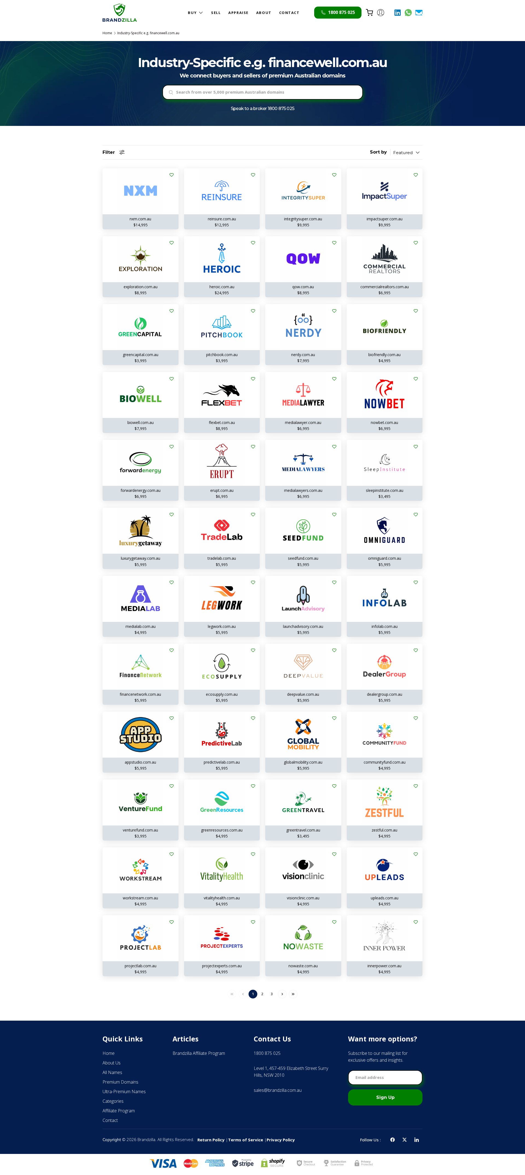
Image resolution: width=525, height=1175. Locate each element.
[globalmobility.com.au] (303, 735)
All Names (112, 1072)
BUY (192, 12)
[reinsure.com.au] (222, 191)
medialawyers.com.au (303, 490)
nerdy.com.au (303, 354)
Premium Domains (120, 1082)
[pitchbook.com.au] (222, 327)
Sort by (378, 152)
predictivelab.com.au (222, 762)
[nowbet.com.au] (385, 395)
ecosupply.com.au (222, 694)
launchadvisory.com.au (303, 626)
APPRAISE (238, 12)
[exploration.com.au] (141, 259)
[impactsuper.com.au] (385, 191)
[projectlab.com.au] (141, 938)
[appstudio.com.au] (141, 735)
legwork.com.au (222, 626)
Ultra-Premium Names (124, 1092)
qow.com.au (303, 286)
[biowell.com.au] (141, 395)
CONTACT (289, 12)
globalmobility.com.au (303, 762)
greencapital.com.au (140, 354)
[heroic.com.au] (222, 259)
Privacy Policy (281, 1139)
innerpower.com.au (384, 965)
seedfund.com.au (303, 558)
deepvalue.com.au (303, 694)
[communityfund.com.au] (385, 735)
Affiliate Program (119, 1111)
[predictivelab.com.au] (222, 735)
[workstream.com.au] (141, 870)
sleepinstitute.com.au (384, 490)
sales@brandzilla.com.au (278, 1090)
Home (107, 33)
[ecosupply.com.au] (222, 667)
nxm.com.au (140, 218)
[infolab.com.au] (385, 599)
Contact (110, 1120)
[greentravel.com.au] (303, 802)
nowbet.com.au (384, 422)
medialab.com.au (141, 626)
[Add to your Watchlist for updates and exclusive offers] (171, 175)
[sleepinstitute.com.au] (385, 463)
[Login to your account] (380, 13)
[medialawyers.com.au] (303, 463)
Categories (113, 1101)
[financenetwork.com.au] (141, 667)
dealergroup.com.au (384, 694)
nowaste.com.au (303, 965)
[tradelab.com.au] (222, 531)
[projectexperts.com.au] (222, 938)
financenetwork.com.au (140, 694)
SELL (216, 12)
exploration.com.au (141, 286)
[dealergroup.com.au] (385, 667)
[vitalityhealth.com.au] (222, 870)
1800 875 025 (281, 108)
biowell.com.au (140, 422)
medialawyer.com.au (303, 422)
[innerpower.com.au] (385, 938)
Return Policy (210, 1139)
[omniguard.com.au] (385, 531)
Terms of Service (245, 1139)
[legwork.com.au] (222, 599)
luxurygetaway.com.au (140, 558)
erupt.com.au (222, 490)
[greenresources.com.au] (222, 802)
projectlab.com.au (140, 965)
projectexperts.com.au (222, 965)
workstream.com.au (140, 897)
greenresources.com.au (222, 830)
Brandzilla (146, 1139)
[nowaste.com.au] (303, 938)
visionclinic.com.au (303, 897)
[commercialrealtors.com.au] (385, 259)
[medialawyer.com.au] (303, 395)
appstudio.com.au (140, 762)
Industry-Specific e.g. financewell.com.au (148, 33)
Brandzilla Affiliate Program (199, 1053)
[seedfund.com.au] (303, 531)
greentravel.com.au (303, 830)
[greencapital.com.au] (141, 327)
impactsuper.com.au (384, 218)
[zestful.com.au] (385, 802)
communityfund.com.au (385, 762)
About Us (112, 1063)
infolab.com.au (385, 626)
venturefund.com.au (140, 830)
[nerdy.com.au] (303, 327)
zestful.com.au (384, 830)
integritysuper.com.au (303, 218)
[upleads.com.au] (385, 870)
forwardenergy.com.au (141, 490)
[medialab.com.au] (141, 599)
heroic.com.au (221, 286)
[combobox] (262, 92)
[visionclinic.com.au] (303, 870)
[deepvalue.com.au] (303, 667)
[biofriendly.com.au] (385, 327)
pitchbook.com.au (222, 354)
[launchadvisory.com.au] (303, 599)
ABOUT (264, 12)
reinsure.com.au (222, 218)
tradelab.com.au (222, 558)
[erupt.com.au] (222, 463)
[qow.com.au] (303, 259)
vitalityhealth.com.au (222, 897)
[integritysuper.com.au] (303, 191)
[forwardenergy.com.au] (141, 463)
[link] (237, 994)
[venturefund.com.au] (141, 802)
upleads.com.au (384, 897)
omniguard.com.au (384, 558)
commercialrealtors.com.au (384, 286)
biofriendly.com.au (384, 354)
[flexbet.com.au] (222, 395)
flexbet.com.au (222, 422)
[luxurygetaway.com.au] (141, 531)
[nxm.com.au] (141, 191)
